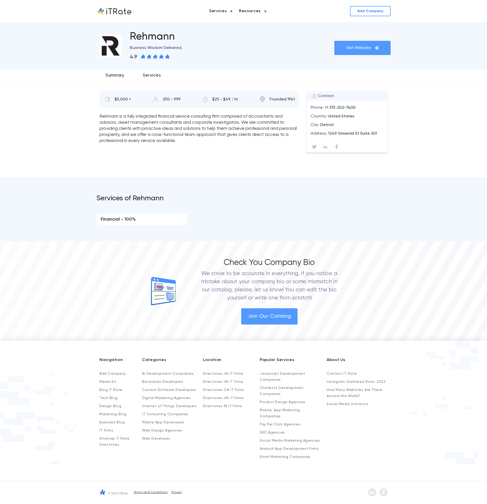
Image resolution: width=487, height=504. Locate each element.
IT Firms (106, 430)
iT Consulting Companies (165, 414)
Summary (115, 75)
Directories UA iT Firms (223, 398)
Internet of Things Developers (169, 406)
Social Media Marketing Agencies (290, 440)
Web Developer (156, 438)
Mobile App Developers (163, 422)
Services (152, 75)
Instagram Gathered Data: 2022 (356, 382)
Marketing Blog (113, 414)
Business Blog (112, 422)
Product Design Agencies (283, 402)
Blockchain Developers (162, 382)
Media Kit (107, 382)
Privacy (176, 492)
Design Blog (110, 406)
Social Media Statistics (348, 404)
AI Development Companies (168, 373)
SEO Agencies (272, 432)
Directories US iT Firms (223, 373)
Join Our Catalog (269, 316)
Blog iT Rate (110, 390)
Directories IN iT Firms (222, 406)
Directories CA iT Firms (223, 390)
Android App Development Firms (289, 449)
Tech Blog (108, 398)
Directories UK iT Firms (223, 382)
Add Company (112, 373)
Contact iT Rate (342, 373)
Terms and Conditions (150, 492)
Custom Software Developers (169, 390)
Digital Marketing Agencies (166, 398)
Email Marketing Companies (285, 457)
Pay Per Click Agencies (280, 424)
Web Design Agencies (162, 430)
